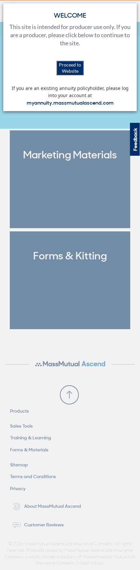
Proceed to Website (70, 68)
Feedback (135, 139)
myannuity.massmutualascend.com (70, 102)
